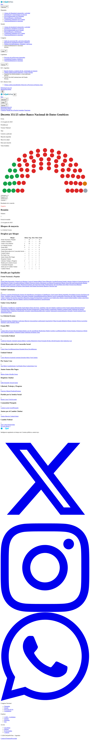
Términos (8, 738)
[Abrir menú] (2, 91)
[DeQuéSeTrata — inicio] (7, 2)
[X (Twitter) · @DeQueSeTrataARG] (45, 522)
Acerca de (9, 88)
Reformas (3, 88)
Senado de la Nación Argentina (15, 110)
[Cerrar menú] (15, 94)
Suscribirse (8, 89)
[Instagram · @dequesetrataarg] (45, 611)
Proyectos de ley (8, 709)
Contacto (6, 732)
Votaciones (27, 110)
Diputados (7, 706)
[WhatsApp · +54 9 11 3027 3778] (45, 700)
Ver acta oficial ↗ (5, 426)
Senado (6, 708)
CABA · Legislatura (9, 717)
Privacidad (14, 738)
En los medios (8, 731)
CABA (3, 51)
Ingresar (3, 89)
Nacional (3, 7)
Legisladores (7, 711)
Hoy (2, 4)
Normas (3, 65)
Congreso (3, 110)
